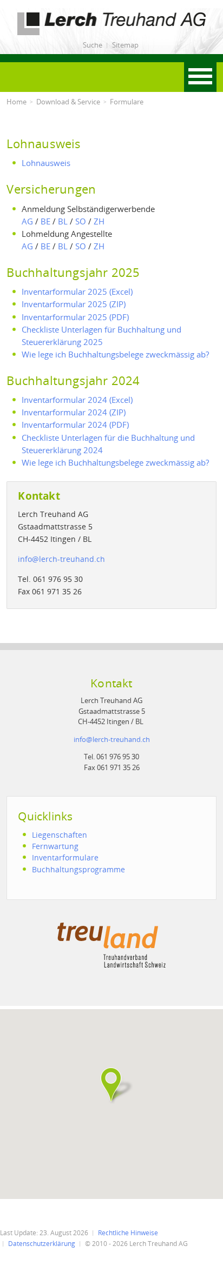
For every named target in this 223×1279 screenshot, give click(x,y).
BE (45, 221)
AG (27, 221)
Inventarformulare (65, 857)
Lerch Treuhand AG (41, 14)
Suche (92, 45)
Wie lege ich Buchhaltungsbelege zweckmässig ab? (115, 354)
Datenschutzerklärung (41, 1243)
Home (16, 102)
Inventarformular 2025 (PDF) (75, 317)
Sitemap (125, 45)
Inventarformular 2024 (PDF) (75, 424)
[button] (111, 1085)
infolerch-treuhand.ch (61, 559)
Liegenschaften (59, 835)
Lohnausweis (46, 162)
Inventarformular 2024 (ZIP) (74, 412)
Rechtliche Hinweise (128, 1232)
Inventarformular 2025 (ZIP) (74, 304)
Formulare (126, 102)
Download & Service (68, 102)
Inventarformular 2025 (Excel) (77, 291)
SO (80, 221)
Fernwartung (55, 846)
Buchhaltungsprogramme (78, 869)
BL (63, 221)
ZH (99, 221)
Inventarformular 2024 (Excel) (77, 399)
